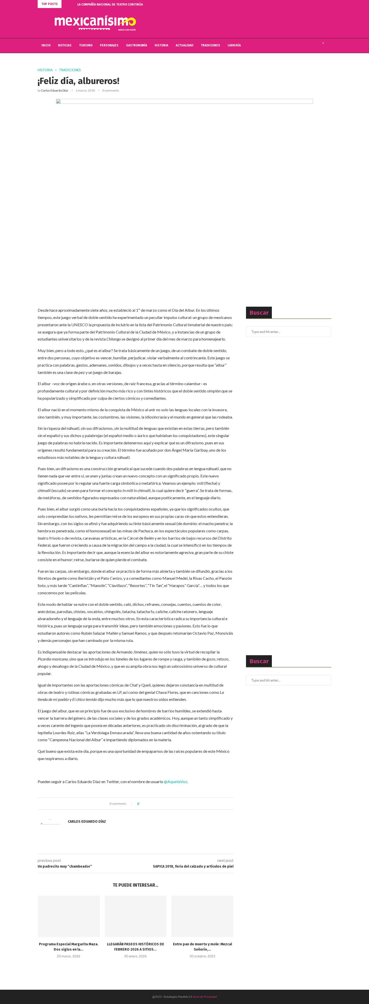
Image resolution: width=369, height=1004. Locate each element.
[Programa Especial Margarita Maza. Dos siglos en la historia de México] (69, 916)
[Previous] (66, 4)
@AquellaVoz (175, 781)
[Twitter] (309, 45)
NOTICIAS (65, 45)
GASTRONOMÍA (136, 45)
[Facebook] (303, 45)
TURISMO (85, 45)
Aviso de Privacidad (205, 996)
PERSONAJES (109, 45)
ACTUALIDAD (184, 45)
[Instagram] (314, 45)
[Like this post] (142, 804)
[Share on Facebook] (147, 804)
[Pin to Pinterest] (156, 804)
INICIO (45, 45)
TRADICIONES (210, 45)
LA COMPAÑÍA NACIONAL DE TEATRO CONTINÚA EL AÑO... (116, 4)
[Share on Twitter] (152, 804)
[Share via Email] (161, 804)
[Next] (72, 4)
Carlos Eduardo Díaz (54, 90)
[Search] (328, 45)
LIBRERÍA (234, 45)
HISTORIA (161, 45)
